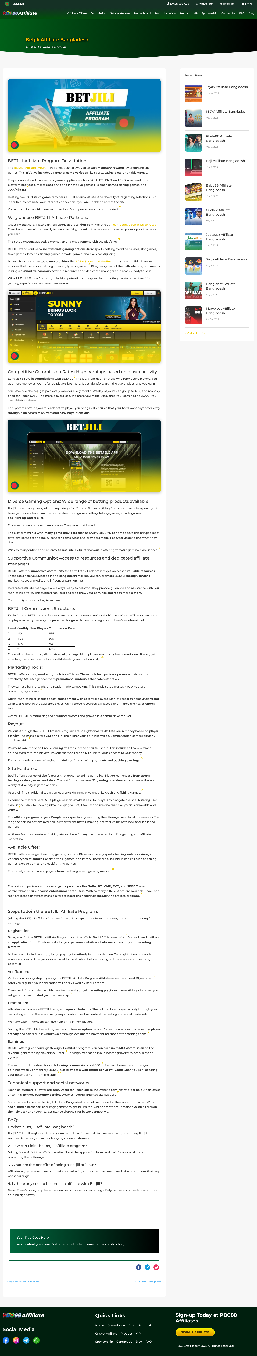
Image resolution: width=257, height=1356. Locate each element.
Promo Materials (165, 13)
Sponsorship (209, 13)
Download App (179, 3)
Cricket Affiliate (77, 13)
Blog (251, 13)
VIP (196, 13)
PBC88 (32, 47)
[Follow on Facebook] (138, 1267)
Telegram (229, 3)
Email (249, 4)
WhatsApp (206, 3)
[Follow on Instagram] (156, 1267)
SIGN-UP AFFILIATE (195, 1332)
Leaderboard (142, 13)
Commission (98, 13)
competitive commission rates (134, 224)
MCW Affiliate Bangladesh (227, 112)
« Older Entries (195, 333)
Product (184, 13)
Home (99, 1325)
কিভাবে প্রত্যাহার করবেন (120, 13)
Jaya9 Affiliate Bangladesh (227, 87)
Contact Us (228, 13)
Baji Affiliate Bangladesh (225, 161)
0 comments (59, 47)
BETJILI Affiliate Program (31, 167)
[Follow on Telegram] (147, 1267)
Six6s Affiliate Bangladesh (226, 259)
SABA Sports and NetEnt (93, 261)
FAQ (242, 13)
